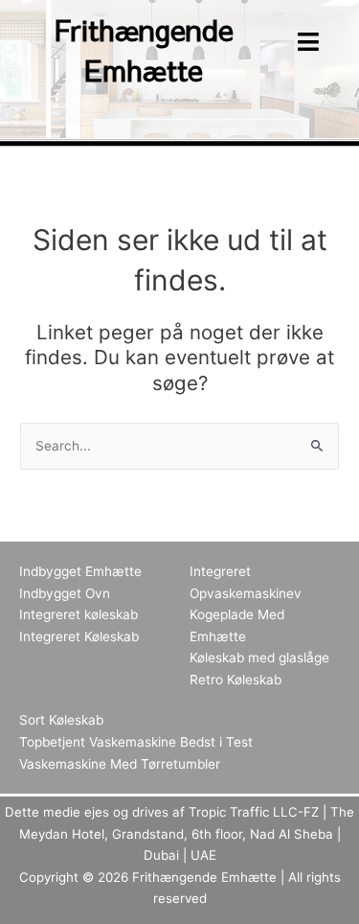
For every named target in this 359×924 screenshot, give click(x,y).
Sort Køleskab (61, 720)
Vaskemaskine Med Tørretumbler (119, 764)
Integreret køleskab (78, 614)
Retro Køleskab (235, 679)
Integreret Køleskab (79, 636)
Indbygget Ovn (64, 593)
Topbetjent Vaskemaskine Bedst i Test (136, 742)
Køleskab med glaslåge (259, 657)
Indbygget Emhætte (80, 571)
